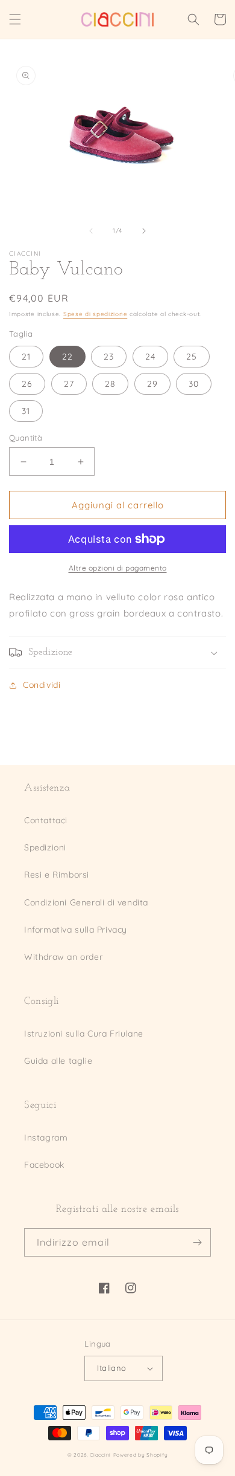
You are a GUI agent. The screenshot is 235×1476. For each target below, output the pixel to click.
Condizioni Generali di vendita (86, 902)
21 (26, 356)
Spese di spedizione (95, 314)
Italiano (111, 1368)
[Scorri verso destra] (144, 231)
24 (150, 356)
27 (69, 383)
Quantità (25, 437)
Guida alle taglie (58, 1060)
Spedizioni (45, 847)
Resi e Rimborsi (56, 874)
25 (191, 356)
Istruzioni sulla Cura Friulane (83, 1033)
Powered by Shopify (140, 1455)
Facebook (44, 1164)
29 (152, 383)
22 (67, 356)
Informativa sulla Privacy (75, 929)
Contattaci (45, 820)
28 (110, 383)
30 (194, 383)
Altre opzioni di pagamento (118, 567)
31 (26, 411)
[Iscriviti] (197, 1242)
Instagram (45, 1137)
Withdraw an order (63, 956)
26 (27, 383)
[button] (15, 19)
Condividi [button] (41, 684)
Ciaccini (100, 1455)
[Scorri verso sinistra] (91, 231)
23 (109, 356)
